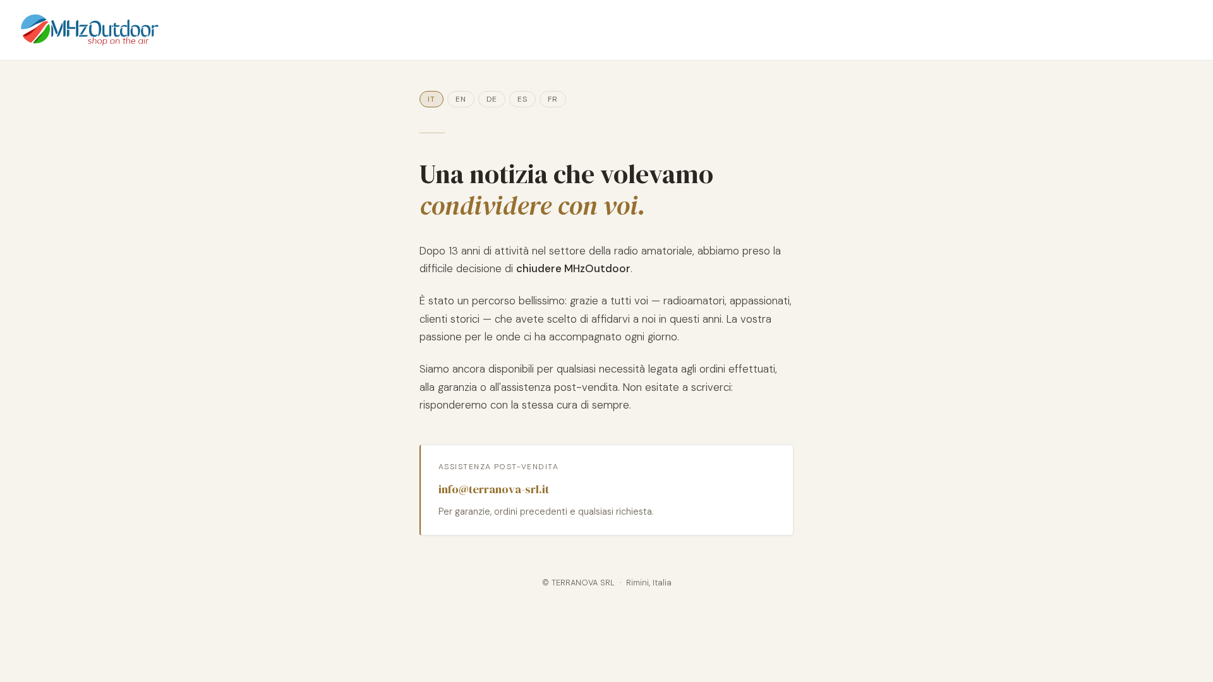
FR (553, 99)
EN (461, 99)
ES (522, 99)
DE (491, 99)
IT (431, 99)
